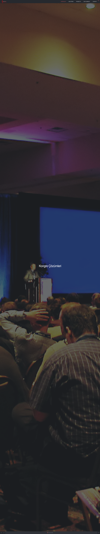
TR (98, 0)
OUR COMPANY (87, 1)
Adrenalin (4, 1)
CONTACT (95, 1)
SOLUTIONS (71, 1)
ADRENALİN (63, 1)
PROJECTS (78, 1)
